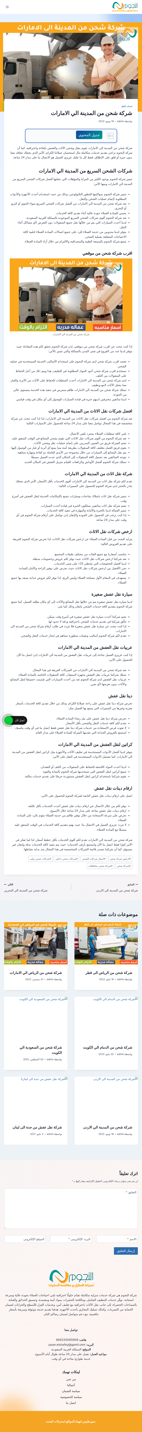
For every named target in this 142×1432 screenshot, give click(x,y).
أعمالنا (71, 1385)
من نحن (71, 1379)
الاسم (131, 1239)
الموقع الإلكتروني (33, 1239)
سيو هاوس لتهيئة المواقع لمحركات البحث (70, 1421)
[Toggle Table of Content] (109, 135)
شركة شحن (124, 865)
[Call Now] (8, 720)
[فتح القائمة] (7, 7)
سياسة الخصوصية (71, 1397)
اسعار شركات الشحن (93, 858)
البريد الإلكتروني (79, 1239)
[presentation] (106, 943)
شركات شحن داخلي (66, 858)
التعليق (131, 1192)
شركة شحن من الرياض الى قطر (109, 973)
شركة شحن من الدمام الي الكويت (107, 1047)
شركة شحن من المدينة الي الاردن (117, 887)
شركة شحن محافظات (100, 865)
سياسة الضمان (71, 1391)
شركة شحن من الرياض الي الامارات (36, 973)
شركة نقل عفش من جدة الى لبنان (37, 1127)
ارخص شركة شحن (120, 858)
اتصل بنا (71, 1403)
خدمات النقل (126, 106)
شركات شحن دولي (40, 858)
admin (120, 121)
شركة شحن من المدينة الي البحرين (25, 887)
